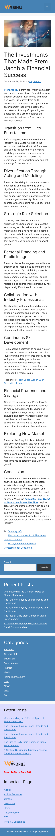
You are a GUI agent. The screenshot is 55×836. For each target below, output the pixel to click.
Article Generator (13, 794)
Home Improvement (14, 677)
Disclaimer (9, 803)
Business (9, 649)
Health (7, 672)
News (7, 686)
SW (6, 817)
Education (9, 658)
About (7, 789)
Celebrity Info (15, 531)
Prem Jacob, (11, 89)
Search (7, 562)
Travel (7, 695)
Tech (6, 690)
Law (6, 681)
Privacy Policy (11, 812)
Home (7, 808)
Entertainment (11, 663)
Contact (8, 799)
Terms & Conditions (14, 821)
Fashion (8, 667)
